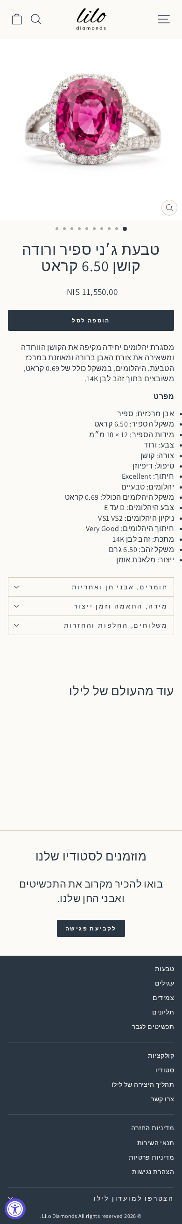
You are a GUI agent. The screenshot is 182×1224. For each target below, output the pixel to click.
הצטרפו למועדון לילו (134, 1198)
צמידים (163, 997)
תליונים (163, 1012)
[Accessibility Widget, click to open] (15, 1208)
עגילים (164, 983)
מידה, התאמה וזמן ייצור (121, 606)
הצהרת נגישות (153, 1172)
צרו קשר (162, 1099)
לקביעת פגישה (91, 928)
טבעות (164, 969)
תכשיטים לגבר (153, 1026)
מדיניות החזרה (152, 1128)
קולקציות (161, 1055)
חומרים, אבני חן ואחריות (120, 587)
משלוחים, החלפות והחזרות (116, 625)
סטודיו (164, 1070)
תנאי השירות (155, 1143)
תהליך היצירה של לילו (143, 1084)
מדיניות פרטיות (151, 1157)
